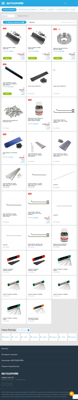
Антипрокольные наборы (27, 9)
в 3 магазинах (11, 86)
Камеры (51, 9)
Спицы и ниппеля (9, 9)
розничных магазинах (26, 396)
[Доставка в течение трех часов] (59, 29)
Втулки (42, 9)
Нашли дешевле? (22, 58)
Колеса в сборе (62, 9)
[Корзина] (74, 3)
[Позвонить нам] (70, 3)
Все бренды (22, 330)
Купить (7, 58)
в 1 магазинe (10, 51)
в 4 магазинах (61, 51)
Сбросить (32, 22)
